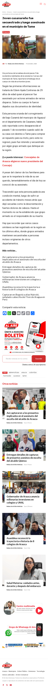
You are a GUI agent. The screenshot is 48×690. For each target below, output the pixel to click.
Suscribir (38, 359)
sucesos (16, 376)
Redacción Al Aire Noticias (16, 63)
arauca (24, 372)
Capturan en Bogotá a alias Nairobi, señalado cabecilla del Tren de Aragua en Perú (23, 297)
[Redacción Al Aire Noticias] (3, 64)
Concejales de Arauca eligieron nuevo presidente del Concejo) (22, 161)
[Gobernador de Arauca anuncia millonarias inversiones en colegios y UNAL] (24, 487)
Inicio (4, 12)
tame (24, 376)
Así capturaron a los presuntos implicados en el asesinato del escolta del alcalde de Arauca (24, 259)
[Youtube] (11, 685)
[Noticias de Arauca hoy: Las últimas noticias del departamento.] (24, 665)
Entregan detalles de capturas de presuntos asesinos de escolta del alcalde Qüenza (23, 269)
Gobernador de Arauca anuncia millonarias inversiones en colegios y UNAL (21, 279)
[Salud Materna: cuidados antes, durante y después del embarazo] (24, 570)
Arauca (9, 12)
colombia (32, 372)
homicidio (7, 376)
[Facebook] (3, 685)
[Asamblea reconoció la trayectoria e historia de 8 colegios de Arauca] (24, 528)
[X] (7, 685)
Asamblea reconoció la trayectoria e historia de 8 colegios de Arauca (21, 288)
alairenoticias (14, 372)
